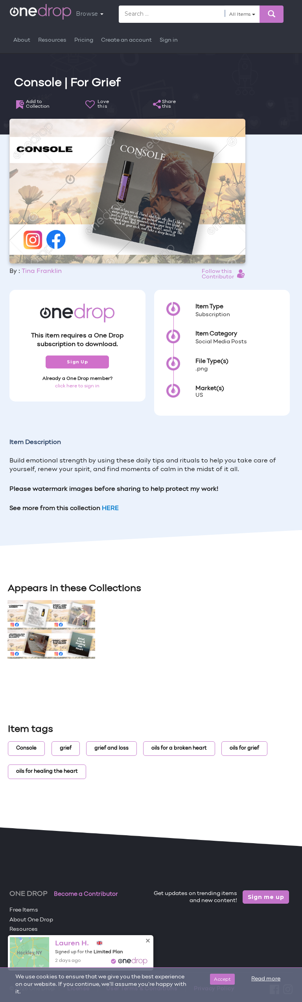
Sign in (169, 40)
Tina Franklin (42, 271)
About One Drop (31, 920)
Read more (265, 979)
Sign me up (266, 897)
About (21, 40)
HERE (110, 508)
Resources (52, 40)
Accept (222, 979)
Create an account (126, 40)
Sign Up (77, 362)
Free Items (23, 910)
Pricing (83, 40)
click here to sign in (77, 386)
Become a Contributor (86, 894)
